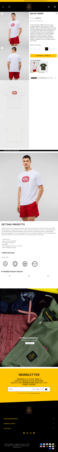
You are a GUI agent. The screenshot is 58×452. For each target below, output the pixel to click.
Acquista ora (30, 343)
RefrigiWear (11, 444)
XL (46, 48)
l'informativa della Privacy (35, 393)
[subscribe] (46, 389)
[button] (55, 7)
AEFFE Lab (19, 447)
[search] (9, 7)
